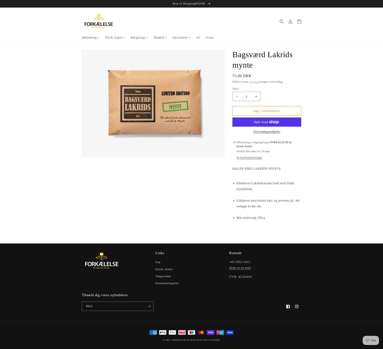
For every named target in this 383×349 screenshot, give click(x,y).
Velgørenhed (163, 276)
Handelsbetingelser (167, 283)
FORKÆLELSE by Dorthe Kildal (187, 340)
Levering (254, 81)
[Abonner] (149, 306)
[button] (281, 21)
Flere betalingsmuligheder (266, 131)
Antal (235, 88)
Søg (157, 262)
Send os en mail (240, 267)
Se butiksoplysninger (249, 157)
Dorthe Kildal (164, 269)
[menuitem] (90, 38)
